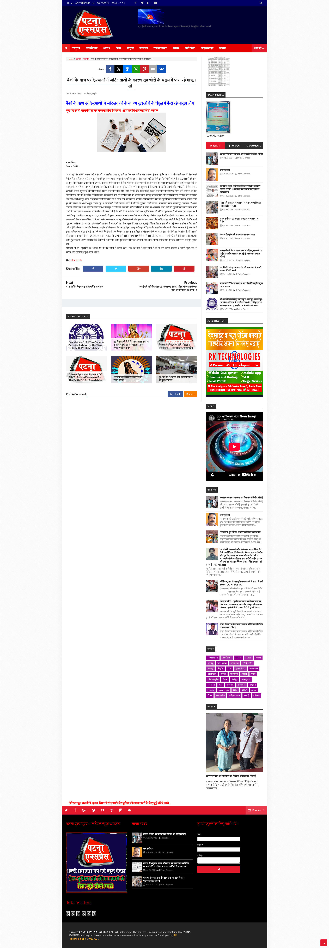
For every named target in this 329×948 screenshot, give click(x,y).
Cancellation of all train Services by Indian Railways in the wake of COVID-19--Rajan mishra (86, 345)
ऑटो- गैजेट (247, 663)
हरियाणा (256, 695)
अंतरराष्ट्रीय (213, 657)
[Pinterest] (144, 69)
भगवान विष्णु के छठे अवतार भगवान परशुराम (237, 234)
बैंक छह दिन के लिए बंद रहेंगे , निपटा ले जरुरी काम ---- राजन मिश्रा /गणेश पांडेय (176, 346)
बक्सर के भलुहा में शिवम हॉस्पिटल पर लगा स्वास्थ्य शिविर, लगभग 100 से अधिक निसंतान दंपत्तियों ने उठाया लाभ (240, 188)
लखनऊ (211, 690)
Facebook (175, 394)
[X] (118, 69)
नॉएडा (244, 673)
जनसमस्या (253, 668)
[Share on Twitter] (116, 268)
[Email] (153, 69)
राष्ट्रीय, (94, 93)
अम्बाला (248, 657)
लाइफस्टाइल (224, 690)
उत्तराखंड (235, 663)
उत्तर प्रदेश (222, 663)
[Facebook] (110, 69)
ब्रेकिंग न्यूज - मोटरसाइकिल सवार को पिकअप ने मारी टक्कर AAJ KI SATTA (241, 583)
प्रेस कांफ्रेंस (213, 679)
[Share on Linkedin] (161, 268)
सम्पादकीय (220, 695)
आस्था (258, 657)
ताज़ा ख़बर (212, 673)
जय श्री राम (225, 169)
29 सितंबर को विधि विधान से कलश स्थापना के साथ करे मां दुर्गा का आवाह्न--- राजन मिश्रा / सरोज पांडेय (131, 344)
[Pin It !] (184, 268)
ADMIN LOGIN (118, 3)
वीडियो (244, 690)
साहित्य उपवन (234, 695)
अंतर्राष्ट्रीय (226, 657)
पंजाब (253, 673)
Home (70, 3)
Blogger (190, 394)
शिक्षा (210, 695)
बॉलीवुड (235, 679)
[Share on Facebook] (93, 268)
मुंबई (220, 684)
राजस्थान (241, 684)
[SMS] (127, 69)
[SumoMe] (161, 69)
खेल (229, 668)
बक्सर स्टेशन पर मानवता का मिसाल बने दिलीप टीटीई (241, 153)
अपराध (238, 657)
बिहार (225, 679)
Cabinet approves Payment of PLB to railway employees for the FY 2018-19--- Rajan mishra (85, 377)
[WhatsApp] (136, 69)
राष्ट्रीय (86, 59)
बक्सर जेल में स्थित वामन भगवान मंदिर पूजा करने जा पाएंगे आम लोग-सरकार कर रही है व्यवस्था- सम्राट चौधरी (241, 253)
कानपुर (211, 668)
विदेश (235, 690)
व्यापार (253, 690)
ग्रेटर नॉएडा (240, 668)
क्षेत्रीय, (89, 93)
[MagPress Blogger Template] (91, 24)
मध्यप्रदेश (246, 679)
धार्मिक (223, 673)
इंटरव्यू (210, 663)
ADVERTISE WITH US (84, 3)
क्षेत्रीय (78, 59)
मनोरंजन (211, 684)
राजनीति (230, 684)
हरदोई (246, 695)
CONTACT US (103, 3)
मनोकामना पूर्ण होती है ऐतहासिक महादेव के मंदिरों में (240, 531)
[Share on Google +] (138, 268)
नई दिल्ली (234, 673)
